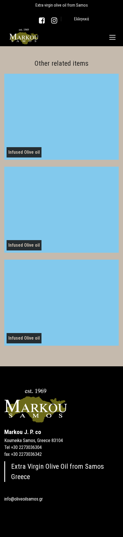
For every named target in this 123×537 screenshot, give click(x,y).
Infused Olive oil (24, 152)
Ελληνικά (81, 19)
